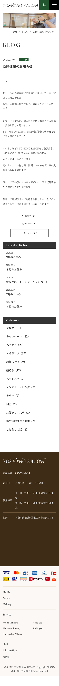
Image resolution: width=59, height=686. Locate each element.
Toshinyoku (38, 628)
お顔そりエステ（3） (18, 412)
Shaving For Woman (13, 634)
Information (10, 650)
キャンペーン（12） (18, 336)
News (6, 656)
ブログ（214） (15, 328)
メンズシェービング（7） (21, 387)
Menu (6, 598)
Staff (5, 644)
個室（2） (12, 404)
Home (6, 591)
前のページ (30, 215)
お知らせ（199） (16, 362)
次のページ (27, 223)
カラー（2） (13, 395)
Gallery (7, 604)
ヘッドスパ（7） (16, 379)
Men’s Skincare (10, 622)
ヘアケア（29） (15, 345)
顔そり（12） (14, 370)
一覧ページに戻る (29, 233)
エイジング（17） (17, 353)
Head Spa (37, 622)
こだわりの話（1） (17, 429)
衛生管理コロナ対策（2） (21, 421)
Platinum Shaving (11, 628)
